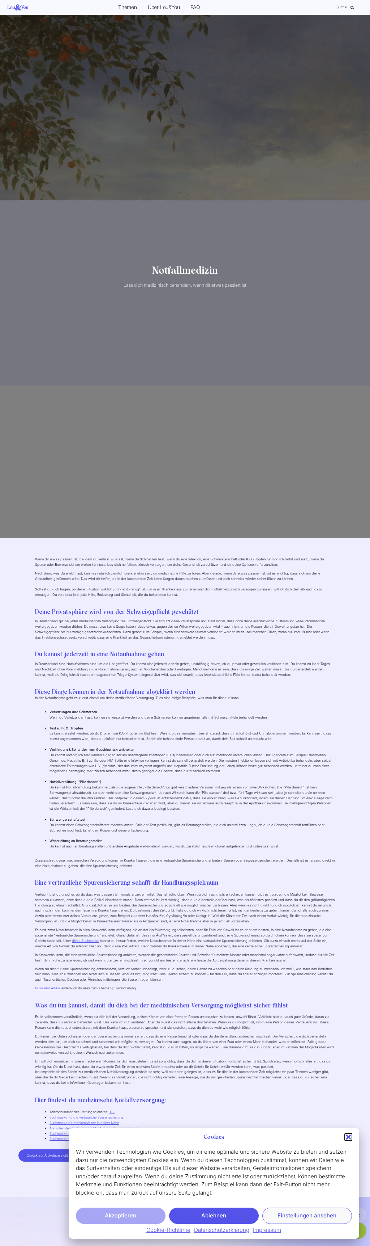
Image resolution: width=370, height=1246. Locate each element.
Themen (127, 7)
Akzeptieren (120, 1215)
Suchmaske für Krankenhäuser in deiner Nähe (84, 1123)
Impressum (267, 1229)
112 (112, 1112)
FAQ (195, 7)
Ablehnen (213, 1215)
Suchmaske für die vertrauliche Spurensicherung (86, 1117)
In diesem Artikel (47, 988)
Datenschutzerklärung (221, 1229)
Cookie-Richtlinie (168, 1229)
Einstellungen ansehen (307, 1215)
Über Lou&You (164, 7)
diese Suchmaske (85, 941)
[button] (348, 1137)
